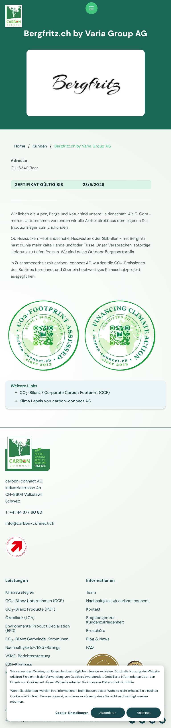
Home (19, 146)
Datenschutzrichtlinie (118, 682)
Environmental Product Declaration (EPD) (37, 628)
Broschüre (95, 630)
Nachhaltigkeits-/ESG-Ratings (32, 647)
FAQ (90, 647)
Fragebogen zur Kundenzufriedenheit (105, 619)
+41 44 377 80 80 (26, 512)
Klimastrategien (19, 592)
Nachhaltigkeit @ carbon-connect (117, 601)
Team (91, 592)
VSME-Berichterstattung (27, 656)
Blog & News (97, 639)
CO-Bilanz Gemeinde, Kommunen (36, 639)
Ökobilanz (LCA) (20, 617)
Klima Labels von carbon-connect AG (55, 401)
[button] (92, 8)
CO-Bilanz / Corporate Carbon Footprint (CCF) (65, 392)
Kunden (40, 146)
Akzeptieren (107, 713)
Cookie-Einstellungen (72, 713)
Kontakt (93, 609)
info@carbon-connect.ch (29, 523)
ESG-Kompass (18, 664)
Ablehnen (144, 713)
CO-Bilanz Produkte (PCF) (30, 609)
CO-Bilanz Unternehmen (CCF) (34, 601)
